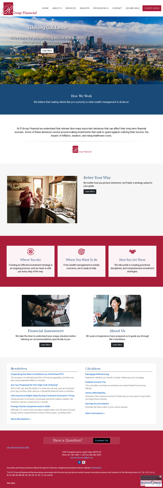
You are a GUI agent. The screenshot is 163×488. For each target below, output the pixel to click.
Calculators (92, 368)
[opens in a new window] (81, 463)
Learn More (47, 51)
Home (45, 8)
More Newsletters (21, 419)
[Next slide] (160, 53)
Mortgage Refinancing (97, 374)
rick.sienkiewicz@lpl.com (81, 458)
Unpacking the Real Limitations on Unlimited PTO (37, 374)
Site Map (11, 483)
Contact (117, 8)
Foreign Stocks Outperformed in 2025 (30, 406)
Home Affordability (95, 393)
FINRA (94, 468)
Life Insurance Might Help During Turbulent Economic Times (42, 395)
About (56, 8)
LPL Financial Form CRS (18, 447)
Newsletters (19, 368)
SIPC (99, 468)
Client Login (152, 8)
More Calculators (95, 413)
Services (70, 8)
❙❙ (83, 80)
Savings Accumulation (97, 403)
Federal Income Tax (95, 382)
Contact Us (101, 440)
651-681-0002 (132, 8)
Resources (100, 8)
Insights (85, 8)
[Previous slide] (3, 53)
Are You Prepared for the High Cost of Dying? (34, 385)
